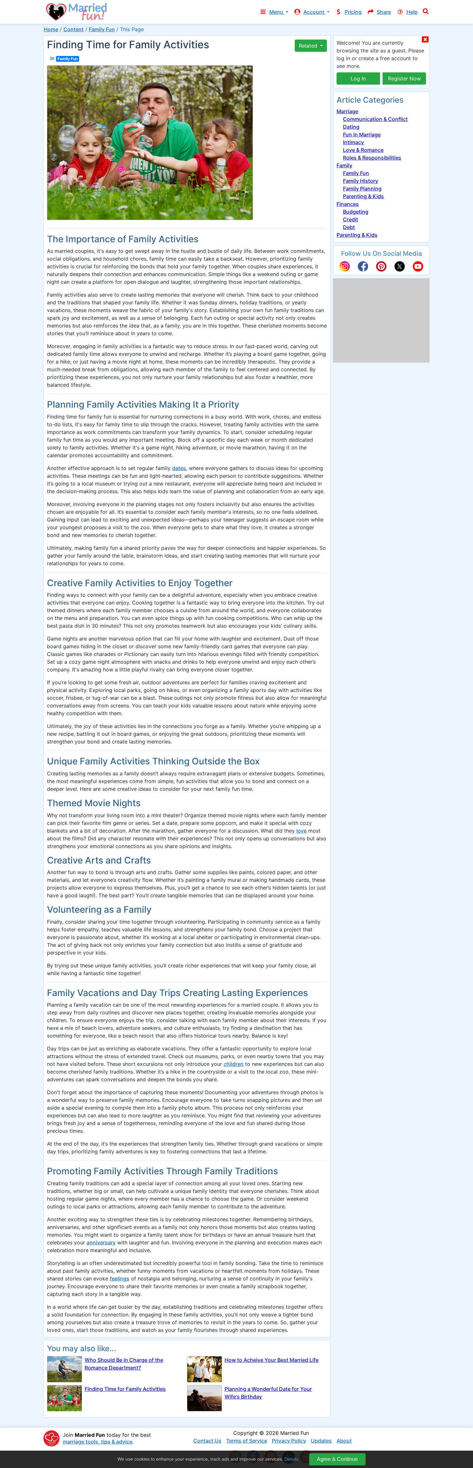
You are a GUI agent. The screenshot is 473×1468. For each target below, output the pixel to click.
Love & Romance (363, 150)
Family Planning (362, 188)
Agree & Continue (337, 1459)
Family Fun (102, 29)
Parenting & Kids (363, 196)
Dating (351, 127)
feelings (119, 1278)
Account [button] (314, 12)
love (301, 830)
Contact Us (207, 1440)
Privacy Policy (289, 1440)
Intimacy (353, 142)
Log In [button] (358, 78)
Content (73, 29)
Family (344, 165)
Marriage (347, 111)
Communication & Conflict (375, 119)
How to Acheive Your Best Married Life (272, 1360)
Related (309, 45)
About (344, 1440)
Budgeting (355, 211)
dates (179, 468)
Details (291, 1459)
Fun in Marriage (362, 134)
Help (412, 12)
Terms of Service (246, 1440)
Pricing (353, 12)
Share (384, 12)
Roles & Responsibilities (372, 157)
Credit (350, 219)
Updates (321, 1440)
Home (51, 29)
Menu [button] (276, 12)
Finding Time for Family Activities (125, 1389)
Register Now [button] (404, 78)
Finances (348, 204)
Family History (360, 181)
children (234, 1064)
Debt (349, 227)
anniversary (101, 1242)
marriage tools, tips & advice (97, 1441)
